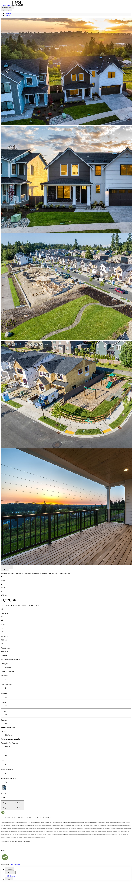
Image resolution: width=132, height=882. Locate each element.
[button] (66, 72)
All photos (5, 570)
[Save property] (7, 567)
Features (7, 15)
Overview (8, 13)
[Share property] (11, 567)
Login (3, 10)
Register (8, 10)
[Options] (3, 567)
